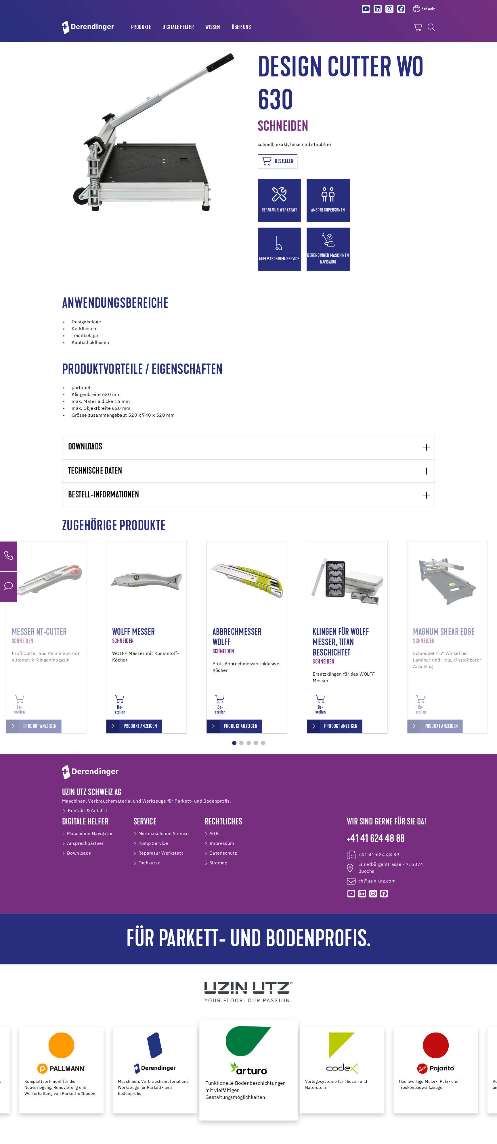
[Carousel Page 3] (248, 743)
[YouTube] (366, 9)
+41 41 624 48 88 (376, 839)
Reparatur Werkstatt (160, 853)
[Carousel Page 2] (241, 743)
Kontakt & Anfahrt (87, 811)
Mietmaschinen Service (163, 834)
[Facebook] (401, 9)
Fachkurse (149, 863)
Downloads (85, 447)
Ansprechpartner (85, 843)
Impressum (221, 843)
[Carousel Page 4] (256, 743)
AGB (214, 834)
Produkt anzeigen (40, 726)
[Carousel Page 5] (263, 743)
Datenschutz (223, 853)
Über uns (241, 27)
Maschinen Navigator (90, 834)
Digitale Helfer (178, 27)
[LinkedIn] (377, 9)
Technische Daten (95, 471)
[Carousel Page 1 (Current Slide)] (234, 743)
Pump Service (153, 843)
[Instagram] (389, 9)
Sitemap (218, 863)
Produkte (141, 27)
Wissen (212, 27)
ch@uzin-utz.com (376, 881)
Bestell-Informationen (103, 495)
